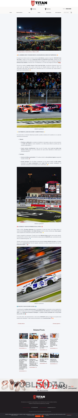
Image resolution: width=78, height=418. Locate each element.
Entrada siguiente (57, 323)
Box (29, 12)
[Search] (71, 12)
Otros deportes (58, 12)
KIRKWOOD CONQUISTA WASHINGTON (54, 361)
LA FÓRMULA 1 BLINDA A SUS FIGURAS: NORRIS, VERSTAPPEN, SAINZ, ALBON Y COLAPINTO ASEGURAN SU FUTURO (23, 364)
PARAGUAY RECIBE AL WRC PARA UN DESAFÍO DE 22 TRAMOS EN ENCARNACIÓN (33, 362)
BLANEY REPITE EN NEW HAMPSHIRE (44, 360)
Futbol (39, 12)
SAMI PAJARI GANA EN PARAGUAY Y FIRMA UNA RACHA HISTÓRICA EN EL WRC (44, 344)
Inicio (11, 12)
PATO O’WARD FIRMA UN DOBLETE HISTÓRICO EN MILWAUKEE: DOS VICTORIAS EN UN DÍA (33, 344)
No (42, 416)
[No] (76, 415)
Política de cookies (69, 414)
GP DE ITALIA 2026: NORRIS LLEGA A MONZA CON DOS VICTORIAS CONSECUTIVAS (23, 343)
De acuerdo (38, 416)
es (36, 349)
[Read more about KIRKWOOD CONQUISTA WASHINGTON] (54, 355)
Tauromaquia (48, 12)
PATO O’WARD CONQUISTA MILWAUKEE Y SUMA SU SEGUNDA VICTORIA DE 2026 (54, 342)
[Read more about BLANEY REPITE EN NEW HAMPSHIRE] (44, 355)
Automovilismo (19, 12)
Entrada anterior (21, 323)
